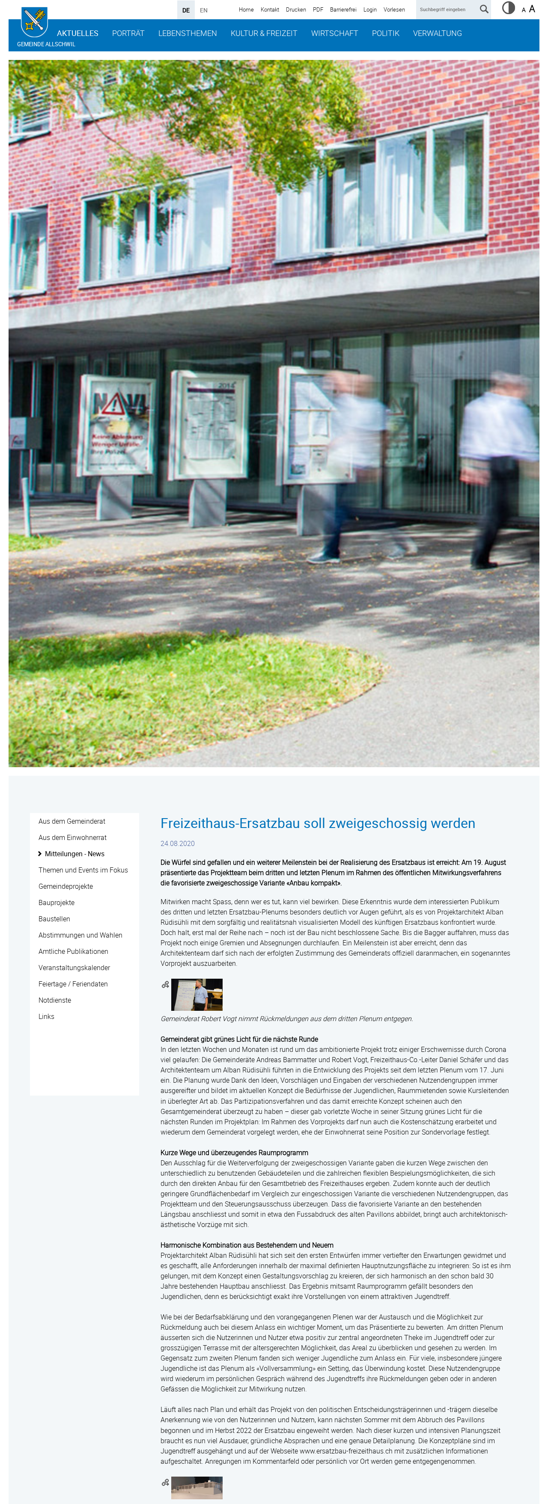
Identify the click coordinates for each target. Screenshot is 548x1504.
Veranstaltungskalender (74, 967)
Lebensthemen (187, 33)
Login (370, 9)
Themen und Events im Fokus (83, 870)
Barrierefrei (343, 9)
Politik (385, 33)
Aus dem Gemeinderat (72, 821)
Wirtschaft (334, 33)
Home (246, 9)
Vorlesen (394, 9)
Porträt (128, 33)
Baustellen (54, 918)
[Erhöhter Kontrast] (508, 11)
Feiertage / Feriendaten (73, 984)
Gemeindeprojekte (66, 886)
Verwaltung (437, 33)
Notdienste (55, 1000)
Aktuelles (77, 33)
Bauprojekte (56, 902)
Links (46, 1016)
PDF (318, 9)
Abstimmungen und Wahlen (80, 935)
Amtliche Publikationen (73, 951)
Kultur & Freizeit (264, 33)
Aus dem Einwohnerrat (73, 837)
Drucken (296, 9)
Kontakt (270, 9)
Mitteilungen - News (74, 853)
